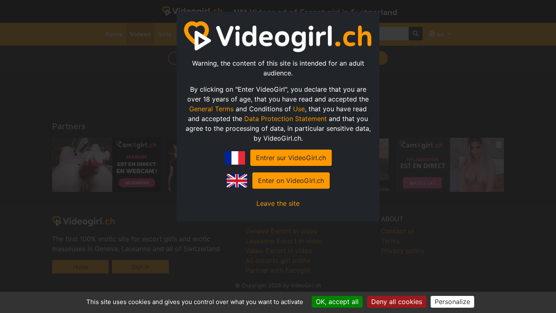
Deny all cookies (396, 302)
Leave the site (278, 203)
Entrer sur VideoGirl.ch (291, 158)
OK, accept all (337, 302)
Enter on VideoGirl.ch (291, 180)
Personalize (452, 302)
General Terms (211, 109)
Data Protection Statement (285, 119)
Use (299, 109)
